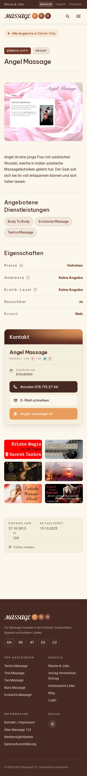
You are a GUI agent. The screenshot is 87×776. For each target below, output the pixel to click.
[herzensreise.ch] (64, 471)
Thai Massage (14, 673)
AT (32, 642)
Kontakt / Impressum (19, 722)
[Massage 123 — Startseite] (27, 16)
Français (75, 4)
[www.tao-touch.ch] (64, 449)
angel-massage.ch (36, 413)
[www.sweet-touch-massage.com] (23, 493)
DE (21, 642)
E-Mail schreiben (34, 400)
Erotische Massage (54, 221)
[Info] (21, 265)
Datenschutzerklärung (20, 744)
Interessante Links (61, 686)
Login (52, 700)
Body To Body (19, 221)
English (61, 4)
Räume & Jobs (14, 4)
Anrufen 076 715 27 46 (39, 387)
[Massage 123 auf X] (52, 724)
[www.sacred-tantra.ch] (64, 493)
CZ (54, 642)
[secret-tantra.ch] (23, 449)
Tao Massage (13, 680)
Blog (51, 693)
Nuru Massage (14, 687)
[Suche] (67, 16)
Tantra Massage (20, 232)
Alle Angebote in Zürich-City (34, 33)
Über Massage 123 (17, 730)
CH (9, 642)
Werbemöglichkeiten (18, 737)
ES (43, 642)
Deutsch (46, 4)
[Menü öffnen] (78, 16)
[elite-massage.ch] (23, 471)
